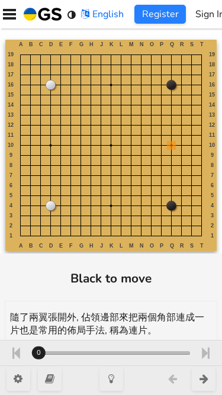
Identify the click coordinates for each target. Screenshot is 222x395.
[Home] (40, 14)
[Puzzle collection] (50, 379)
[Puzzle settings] (18, 379)
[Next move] (206, 352)
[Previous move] (16, 352)
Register (160, 14)
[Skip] (203, 379)
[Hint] (111, 379)
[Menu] (9, 14)
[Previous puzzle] (172, 379)
